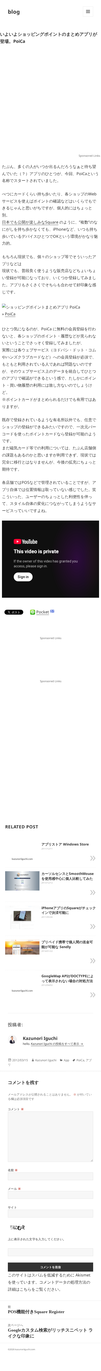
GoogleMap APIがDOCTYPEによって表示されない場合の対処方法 (67, 978)
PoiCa (10, 314)
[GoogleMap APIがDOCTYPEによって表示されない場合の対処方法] (22, 990)
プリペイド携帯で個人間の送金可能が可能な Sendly (67, 944)
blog (14, 11)
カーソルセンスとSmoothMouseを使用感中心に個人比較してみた (67, 876)
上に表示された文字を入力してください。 (37, 1239)
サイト (12, 1207)
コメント (16, 1109)
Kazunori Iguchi (45, 1060)
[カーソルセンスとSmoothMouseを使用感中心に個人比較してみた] (22, 880)
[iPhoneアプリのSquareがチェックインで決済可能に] (22, 916)
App (66, 1060)
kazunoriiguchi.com (25, 1349)
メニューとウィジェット (88, 16)
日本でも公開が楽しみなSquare (30, 222)
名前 (13, 1170)
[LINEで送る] (32, 612)
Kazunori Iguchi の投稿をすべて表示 (55, 1044)
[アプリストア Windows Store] (22, 858)
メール (14, 1189)
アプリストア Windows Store (65, 844)
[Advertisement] (50, 101)
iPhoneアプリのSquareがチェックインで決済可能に (68, 910)
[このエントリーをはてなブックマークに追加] (52, 611)
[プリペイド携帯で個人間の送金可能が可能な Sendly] (22, 947)
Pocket (42, 612)
